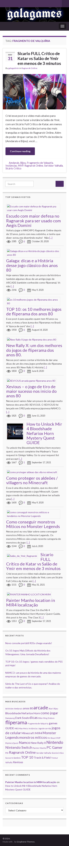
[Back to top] (61, 838)
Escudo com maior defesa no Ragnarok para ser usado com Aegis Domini (33, 220)
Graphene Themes (26, 841)
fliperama (16, 722)
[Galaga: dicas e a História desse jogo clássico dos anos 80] (34, 252)
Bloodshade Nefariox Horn (22, 713)
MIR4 (38, 733)
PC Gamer (55, 747)
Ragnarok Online (29, 68)
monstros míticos (33, 737)
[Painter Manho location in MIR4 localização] (30, 594)
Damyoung (10, 718)
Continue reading (20, 151)
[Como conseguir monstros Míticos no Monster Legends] (34, 513)
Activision (9, 708)
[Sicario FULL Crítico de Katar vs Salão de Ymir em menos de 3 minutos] (23, 555)
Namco (24, 742)
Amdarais (14, 162)
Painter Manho (39, 748)
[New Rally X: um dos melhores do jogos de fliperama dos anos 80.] (33, 339)
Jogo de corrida (44, 728)
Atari (51, 708)
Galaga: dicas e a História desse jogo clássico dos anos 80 (32, 265)
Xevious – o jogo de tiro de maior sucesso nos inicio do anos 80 (31, 391)
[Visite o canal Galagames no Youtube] (4, 2)
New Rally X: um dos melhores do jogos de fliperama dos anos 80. (34, 350)
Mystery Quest (11, 743)
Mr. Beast (51, 738)
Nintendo (54, 742)
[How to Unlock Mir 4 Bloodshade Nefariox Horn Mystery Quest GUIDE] (16, 431)
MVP (20, 165)
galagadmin (13, 68)
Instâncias (11, 165)
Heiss (25, 728)
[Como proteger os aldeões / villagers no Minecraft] (33, 471)
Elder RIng (42, 718)
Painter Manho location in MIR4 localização (30, 602)
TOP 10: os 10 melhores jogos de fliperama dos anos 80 (33, 311)
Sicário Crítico (13, 168)
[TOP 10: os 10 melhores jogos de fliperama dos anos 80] (34, 301)
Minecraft (28, 733)
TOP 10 (27, 757)
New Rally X (38, 742)
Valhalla (8, 762)
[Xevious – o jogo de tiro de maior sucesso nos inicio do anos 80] (32, 380)
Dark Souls (22, 717)
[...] (50, 237)
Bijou (23, 162)
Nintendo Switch (18, 747)
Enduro (51, 718)
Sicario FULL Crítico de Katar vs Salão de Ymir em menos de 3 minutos (39, 58)
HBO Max (19, 728)
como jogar (49, 713)
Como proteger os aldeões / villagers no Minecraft (32, 480)
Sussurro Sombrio (13, 758)
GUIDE (9, 728)
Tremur (54, 758)
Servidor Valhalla (53, 165)
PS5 (6, 753)
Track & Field (42, 757)
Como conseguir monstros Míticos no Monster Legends (33, 524)
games (53, 723)
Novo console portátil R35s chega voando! (28, 643)
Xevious (18, 762)
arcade (40, 707)
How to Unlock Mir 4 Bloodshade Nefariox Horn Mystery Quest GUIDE (44, 433)
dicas (33, 717)
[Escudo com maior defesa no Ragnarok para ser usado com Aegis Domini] (34, 207)
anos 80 (28, 708)
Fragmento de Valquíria (40, 162)
